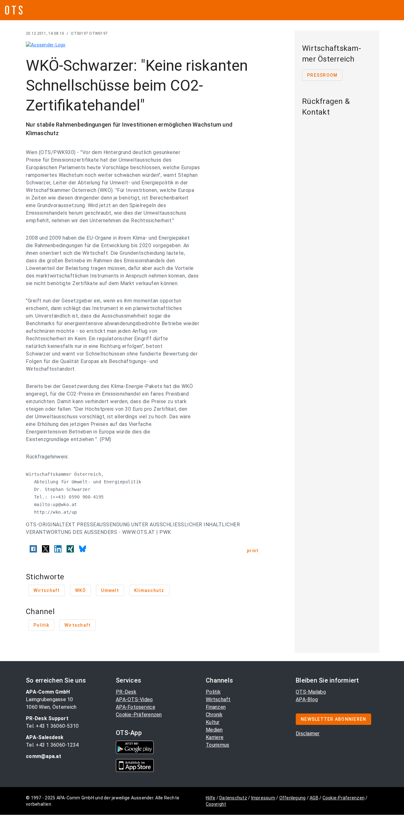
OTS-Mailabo (311, 692)
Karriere (214, 737)
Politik (213, 692)
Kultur (213, 722)
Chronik (214, 715)
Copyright (216, 804)
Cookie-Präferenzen (139, 715)
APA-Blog (307, 699)
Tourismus (217, 745)
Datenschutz (233, 797)
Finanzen (216, 707)
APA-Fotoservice (135, 707)
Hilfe (210, 797)
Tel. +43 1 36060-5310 (52, 726)
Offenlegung (292, 797)
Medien (214, 730)
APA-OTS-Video (134, 699)
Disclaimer (308, 734)
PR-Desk (126, 692)
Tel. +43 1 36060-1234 (52, 745)
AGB (314, 797)
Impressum (263, 797)
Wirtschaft (218, 699)
